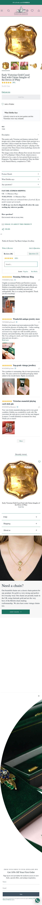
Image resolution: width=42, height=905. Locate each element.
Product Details (7, 174)
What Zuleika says (8, 179)
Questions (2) (33, 254)
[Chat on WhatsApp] (37, 901)
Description (5, 135)
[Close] (39, 696)
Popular (25, 271)
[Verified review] (15, 280)
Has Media (34, 271)
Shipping (6, 523)
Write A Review (7, 248)
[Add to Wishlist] (39, 461)
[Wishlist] (32, 10)
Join (21, 894)
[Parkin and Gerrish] (21, 10)
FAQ (5, 517)
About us (6, 530)
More (21, 441)
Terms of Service (7, 899)
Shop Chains (14, 612)
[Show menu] (2, 10)
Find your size (6, 92)
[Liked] (39, 280)
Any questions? (7, 184)
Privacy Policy (32, 898)
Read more (5, 340)
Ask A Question (34, 248)
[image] (8, 304)
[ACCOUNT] (27, 10)
